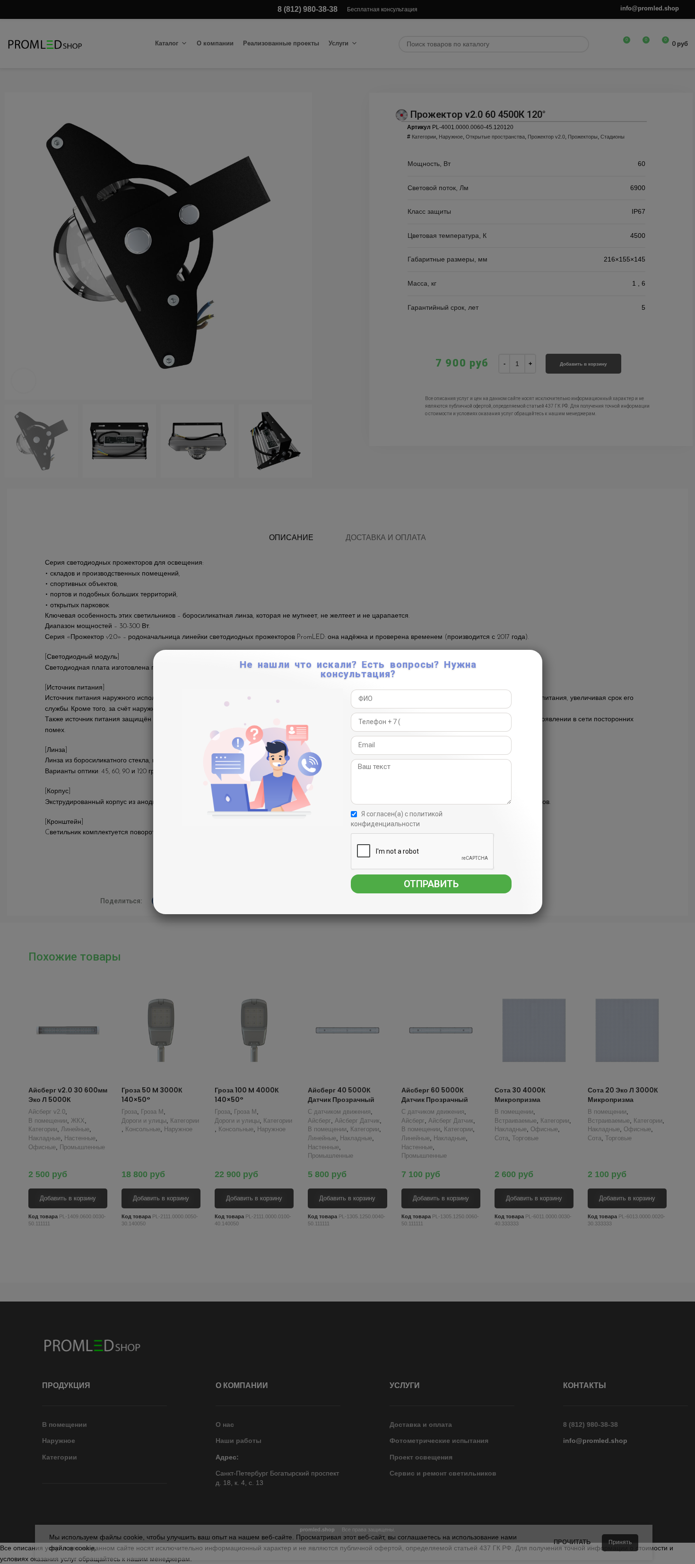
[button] (534, 661)
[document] (347, 782)
